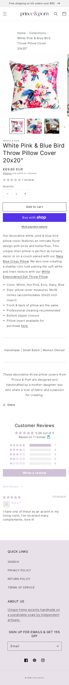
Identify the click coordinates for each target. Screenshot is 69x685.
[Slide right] (65, 127)
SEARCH (13, 561)
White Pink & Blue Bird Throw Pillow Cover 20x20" (33, 43)
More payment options (35, 226)
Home (21, 33)
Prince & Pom (38, 678)
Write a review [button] (34, 473)
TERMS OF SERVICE (21, 587)
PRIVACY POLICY (19, 570)
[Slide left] (4, 127)
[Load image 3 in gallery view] (51, 126)
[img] (12, 497)
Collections (37, 33)
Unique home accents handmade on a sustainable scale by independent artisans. (34, 615)
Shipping (7, 173)
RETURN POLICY (19, 578)
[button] (5, 14)
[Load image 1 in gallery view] (17, 126)
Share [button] (11, 404)
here (24, 326)
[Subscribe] (57, 646)
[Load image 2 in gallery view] (34, 126)
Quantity (8, 186)
